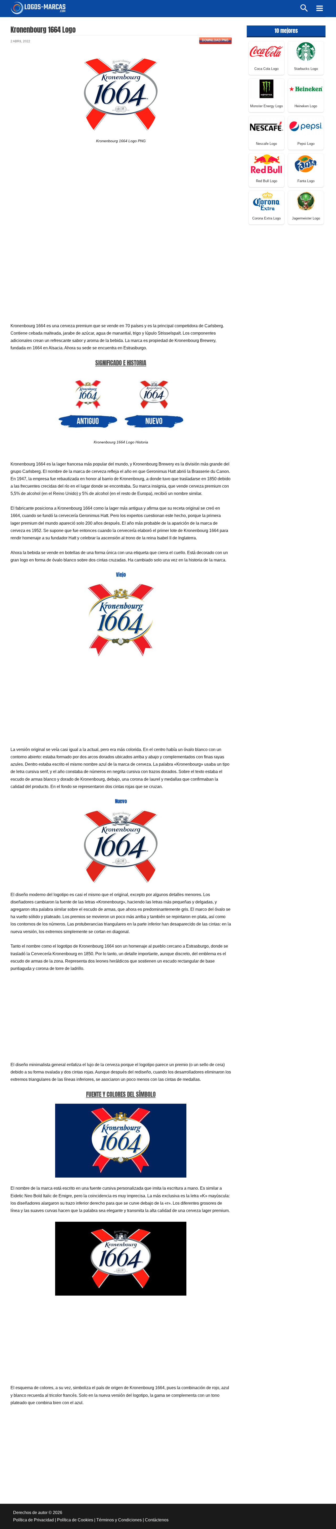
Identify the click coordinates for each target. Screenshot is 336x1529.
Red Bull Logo (266, 181)
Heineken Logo (306, 106)
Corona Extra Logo (266, 218)
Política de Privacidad (33, 1520)
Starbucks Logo (306, 69)
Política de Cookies (75, 1520)
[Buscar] (304, 10)
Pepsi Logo (305, 144)
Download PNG (215, 40)
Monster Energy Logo (266, 106)
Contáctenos (157, 1520)
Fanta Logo (305, 181)
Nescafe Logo (266, 144)
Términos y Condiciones (119, 1520)
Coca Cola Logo (266, 69)
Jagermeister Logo (306, 218)
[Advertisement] (120, 196)
